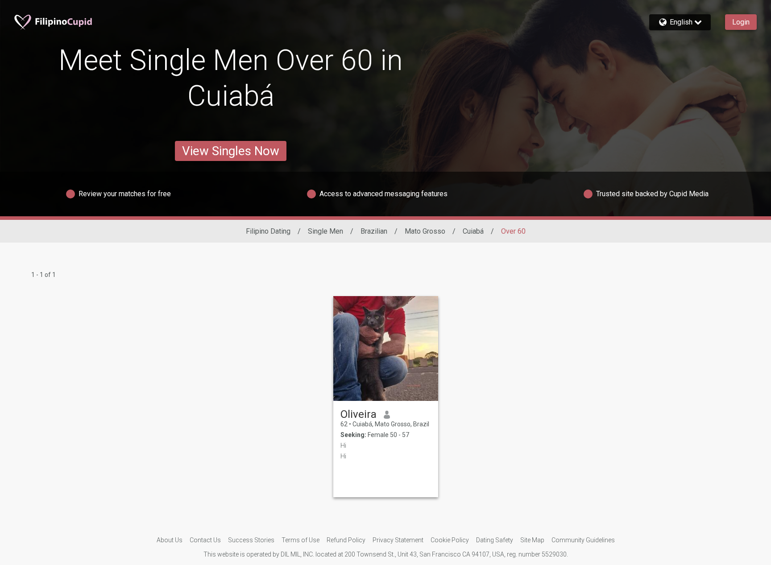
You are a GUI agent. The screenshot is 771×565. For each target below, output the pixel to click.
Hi (343, 445)
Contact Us (205, 540)
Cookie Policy (450, 540)
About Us (169, 540)
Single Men (325, 231)
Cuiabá (473, 231)
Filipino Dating (268, 231)
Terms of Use (300, 540)
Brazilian (374, 231)
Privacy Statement (398, 540)
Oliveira (358, 414)
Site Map (532, 540)
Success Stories (251, 540)
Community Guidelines (583, 540)
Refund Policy (346, 540)
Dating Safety (494, 540)
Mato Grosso (425, 231)
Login (741, 22)
